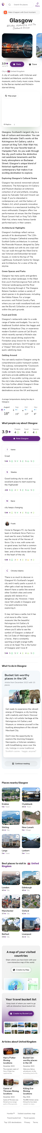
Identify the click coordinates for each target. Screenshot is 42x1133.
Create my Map (22, 970)
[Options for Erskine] (17, 790)
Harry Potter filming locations (9, 1060)
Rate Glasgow (22, 438)
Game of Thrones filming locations (11, 1091)
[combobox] (20, 4)
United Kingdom (15, 71)
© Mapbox (7, 125)
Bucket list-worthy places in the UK (17, 676)
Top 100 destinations (12, 1122)
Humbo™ (11, 1113)
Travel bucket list (14, 1118)
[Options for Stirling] (17, 813)
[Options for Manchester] (17, 896)
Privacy (27, 1122)
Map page (12, 96)
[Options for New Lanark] (37, 813)
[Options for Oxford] (37, 896)
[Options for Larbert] (37, 836)
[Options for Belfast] (17, 920)
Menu (37, 6)
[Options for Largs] (17, 836)
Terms (35, 1122)
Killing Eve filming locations (28, 1091)
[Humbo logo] (3, 4)
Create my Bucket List (22, 1013)
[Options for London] (17, 873)
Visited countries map (26, 1113)
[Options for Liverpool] (37, 920)
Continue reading (22, 763)
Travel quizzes (29, 1118)
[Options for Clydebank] (37, 790)
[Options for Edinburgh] (37, 873)
